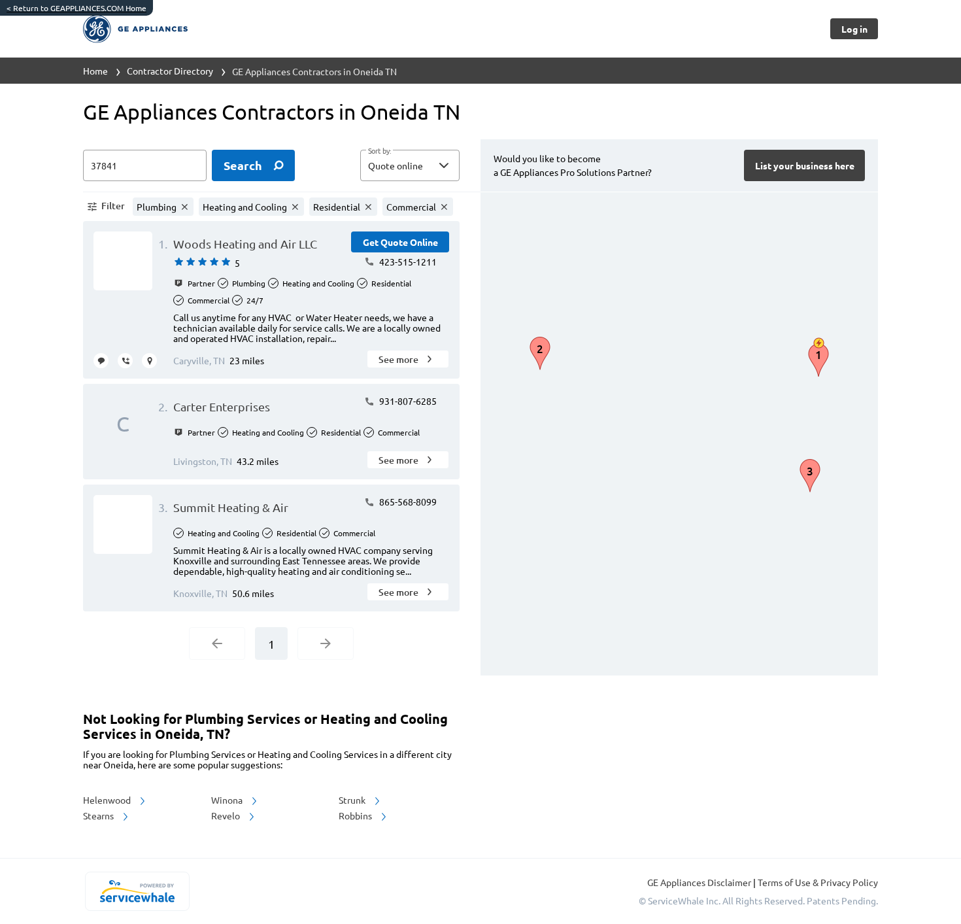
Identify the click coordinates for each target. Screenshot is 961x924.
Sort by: (379, 151)
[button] (410, 165)
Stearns (99, 815)
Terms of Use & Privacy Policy (818, 882)
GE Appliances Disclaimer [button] (700, 882)
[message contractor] (101, 360)
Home (95, 71)
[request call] (125, 360)
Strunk (353, 800)
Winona (227, 800)
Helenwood (108, 800)
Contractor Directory (170, 71)
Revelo (226, 815)
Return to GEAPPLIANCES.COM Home (76, 8)
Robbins (356, 815)
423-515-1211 (407, 261)
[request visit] (149, 360)
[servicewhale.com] (137, 891)
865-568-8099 (407, 501)
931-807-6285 (407, 401)
